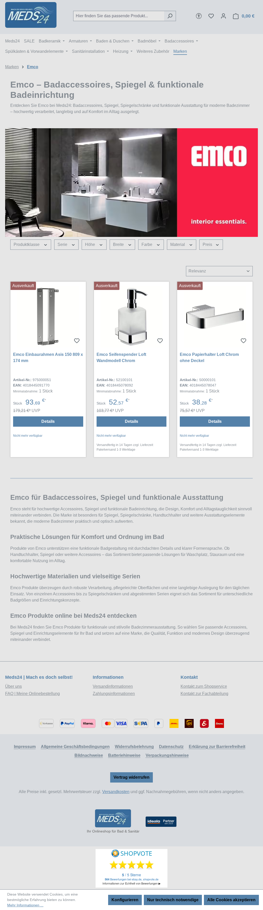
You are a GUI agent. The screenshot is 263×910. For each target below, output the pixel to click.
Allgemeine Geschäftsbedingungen (75, 746)
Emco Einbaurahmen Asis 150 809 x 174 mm (48, 357)
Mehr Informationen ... (25, 905)
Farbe (147, 244)
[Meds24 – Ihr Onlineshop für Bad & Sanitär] (113, 818)
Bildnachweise (88, 755)
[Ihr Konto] (223, 16)
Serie (63, 244)
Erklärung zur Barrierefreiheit (217, 746)
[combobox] (118, 16)
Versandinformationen (113, 686)
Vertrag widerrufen (131, 777)
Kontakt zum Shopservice (204, 686)
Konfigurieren (124, 900)
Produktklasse (27, 244)
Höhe (90, 244)
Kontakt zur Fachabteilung (204, 693)
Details (48, 421)
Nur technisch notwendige (173, 900)
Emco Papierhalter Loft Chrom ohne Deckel (209, 357)
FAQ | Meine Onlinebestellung (32, 693)
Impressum (25, 746)
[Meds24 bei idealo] (161, 822)
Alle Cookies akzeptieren (231, 900)
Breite (119, 244)
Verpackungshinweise (167, 755)
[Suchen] (170, 16)
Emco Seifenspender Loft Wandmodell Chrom (121, 357)
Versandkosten (115, 791)
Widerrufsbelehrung (134, 746)
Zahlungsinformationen (114, 693)
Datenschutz (171, 746)
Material (178, 244)
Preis (208, 244)
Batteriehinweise (124, 755)
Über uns (13, 686)
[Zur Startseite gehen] (31, 15)
